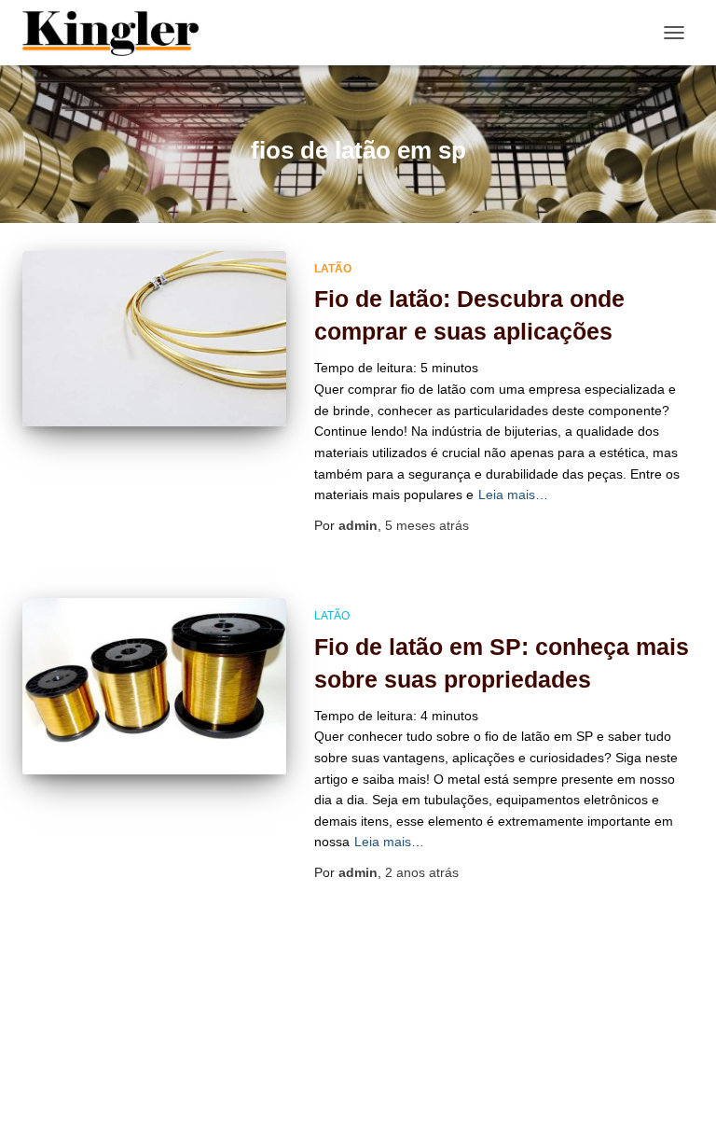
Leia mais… (513, 494)
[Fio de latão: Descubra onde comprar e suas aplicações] (154, 338)
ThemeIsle (436, 1118)
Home (335, 1075)
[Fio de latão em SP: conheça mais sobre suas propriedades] (154, 685)
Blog (271, 1075)
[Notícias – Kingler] (118, 32)
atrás (427, 525)
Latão (332, 268)
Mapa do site (422, 1075)
